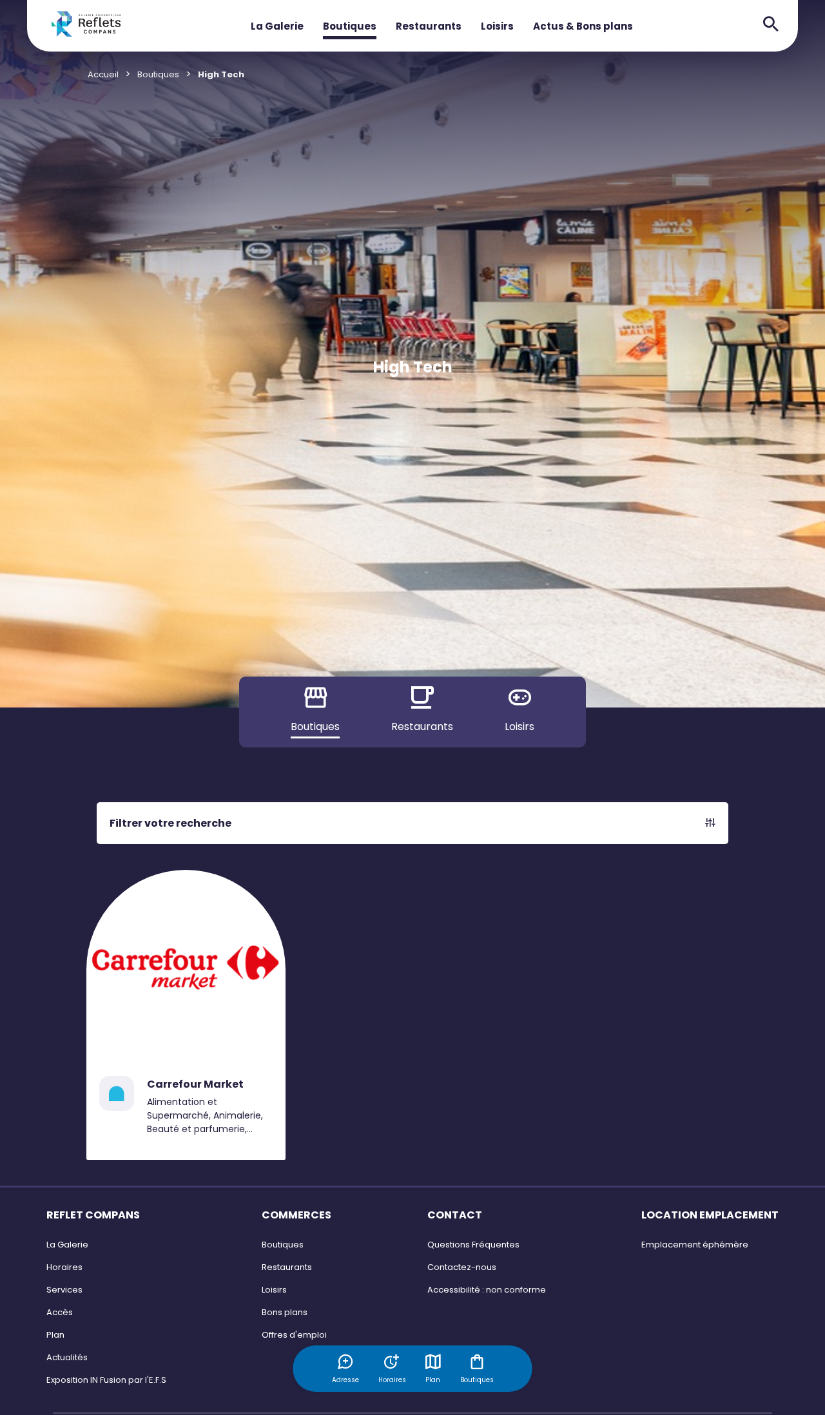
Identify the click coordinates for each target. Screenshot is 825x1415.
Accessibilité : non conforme (486, 1290)
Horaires (64, 1267)
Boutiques (349, 26)
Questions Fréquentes (473, 1244)
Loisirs (497, 26)
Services (64, 1290)
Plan (432, 1380)
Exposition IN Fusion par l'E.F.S (106, 1380)
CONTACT (454, 1215)
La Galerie (277, 26)
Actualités (67, 1357)
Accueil (103, 74)
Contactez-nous (461, 1267)
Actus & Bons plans (583, 26)
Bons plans (284, 1312)
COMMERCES (296, 1215)
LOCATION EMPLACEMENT (710, 1215)
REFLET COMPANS (93, 1215)
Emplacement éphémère (694, 1244)
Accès (59, 1312)
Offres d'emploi (294, 1335)
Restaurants (428, 26)
